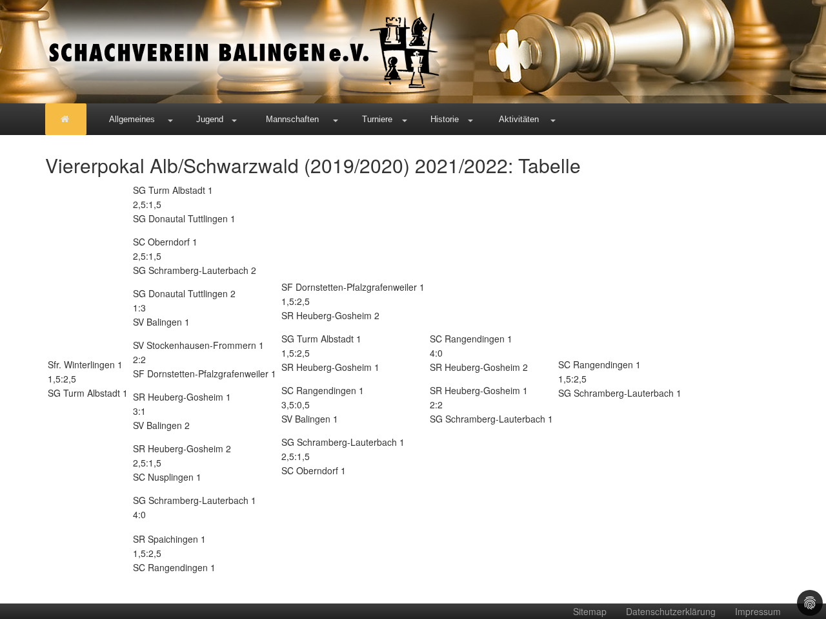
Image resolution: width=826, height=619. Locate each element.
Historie (444, 119)
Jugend (209, 119)
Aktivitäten (519, 119)
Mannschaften (292, 119)
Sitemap (590, 611)
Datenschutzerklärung (671, 611)
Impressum (758, 611)
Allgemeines (132, 119)
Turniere (377, 119)
